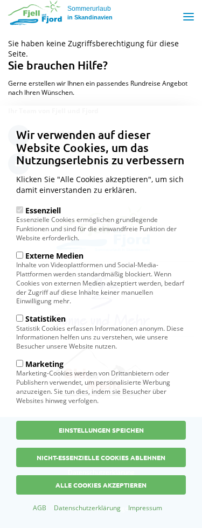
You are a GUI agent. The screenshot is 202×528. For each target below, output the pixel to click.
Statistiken (45, 319)
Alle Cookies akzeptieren (101, 485)
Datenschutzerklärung (87, 507)
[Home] (35, 12)
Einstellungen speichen (101, 430)
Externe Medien (54, 256)
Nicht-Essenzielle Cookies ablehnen (101, 457)
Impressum (145, 507)
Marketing (44, 364)
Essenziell (43, 210)
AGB (39, 507)
